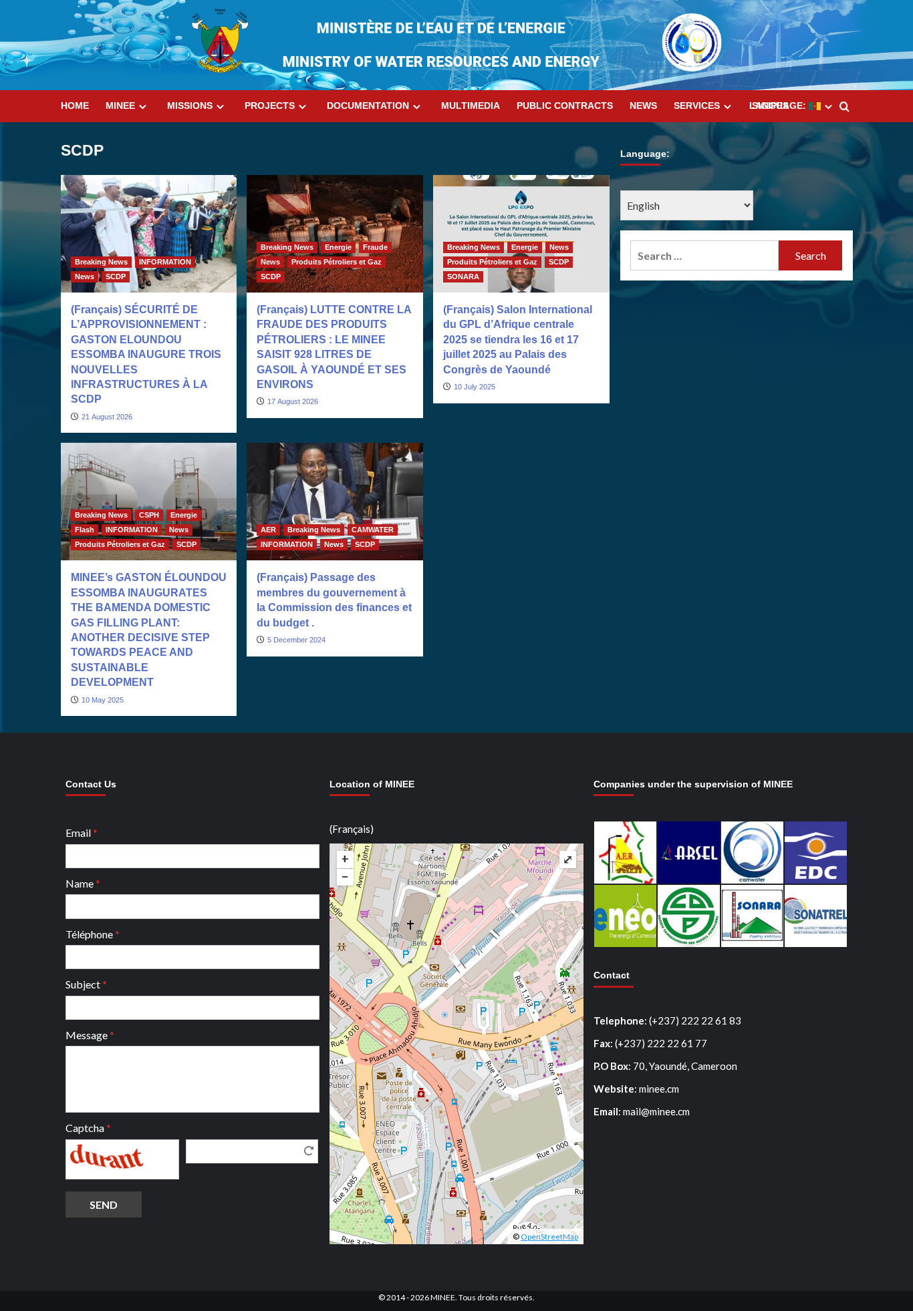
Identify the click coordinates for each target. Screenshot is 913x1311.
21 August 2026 (107, 417)
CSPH (149, 515)
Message (90, 1034)
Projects (270, 105)
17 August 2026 (292, 401)
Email (82, 832)
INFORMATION (165, 262)
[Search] (844, 107)
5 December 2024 (296, 640)
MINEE (120, 105)
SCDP (116, 276)
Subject (86, 984)
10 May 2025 (103, 700)
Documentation (368, 105)
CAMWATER (373, 530)
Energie (338, 247)
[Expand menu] (142, 106)
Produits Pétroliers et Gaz (336, 262)
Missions (190, 105)
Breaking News (101, 262)
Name (83, 883)
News (643, 105)
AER (268, 530)
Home (75, 105)
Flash (84, 530)
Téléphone (93, 934)
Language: (779, 105)
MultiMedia (470, 105)
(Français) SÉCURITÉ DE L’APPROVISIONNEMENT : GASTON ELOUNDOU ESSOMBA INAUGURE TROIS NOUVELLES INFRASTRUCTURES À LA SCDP (146, 354)
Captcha (88, 1127)
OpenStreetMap (549, 1237)
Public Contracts (565, 105)
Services (697, 105)
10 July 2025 (474, 387)
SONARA (463, 276)
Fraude (375, 247)
